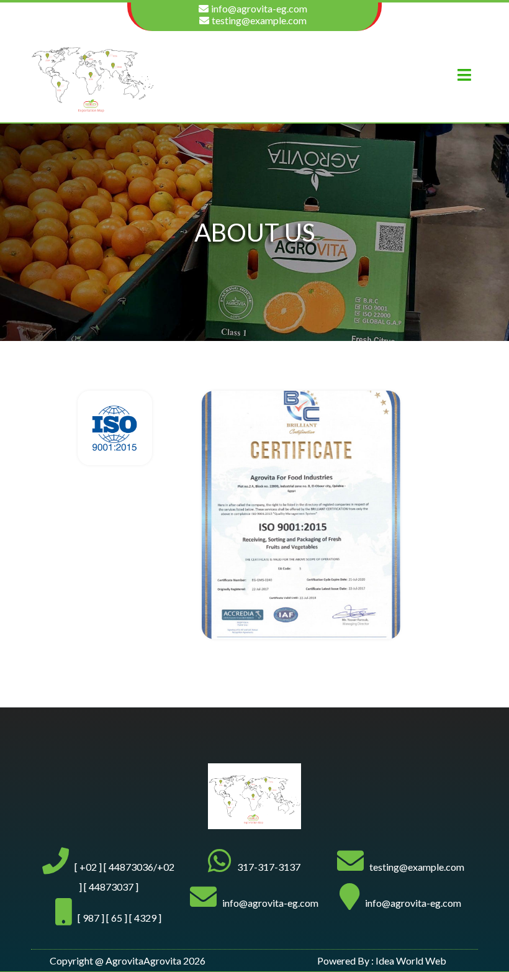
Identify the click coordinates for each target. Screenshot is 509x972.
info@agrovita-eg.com (259, 8)
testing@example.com (259, 20)
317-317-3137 (268, 867)
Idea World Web (411, 960)
